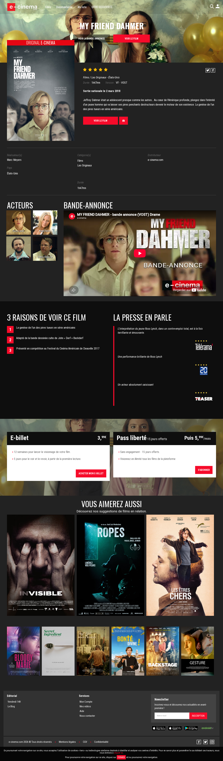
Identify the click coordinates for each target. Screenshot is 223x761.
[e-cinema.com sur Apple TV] (175, 728)
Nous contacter (87, 715)
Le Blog (11, 706)
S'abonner (204, 470)
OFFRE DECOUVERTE (102, 7)
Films (48, 7)
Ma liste (82, 7)
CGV (85, 741)
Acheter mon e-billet (91, 473)
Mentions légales (67, 741)
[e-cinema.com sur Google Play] (191, 728)
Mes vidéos (85, 706)
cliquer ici (118, 752)
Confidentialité (101, 741)
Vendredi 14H (14, 701)
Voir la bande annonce (91, 38)
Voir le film (131, 38)
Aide (82, 711)
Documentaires (64, 7)
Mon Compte (86, 701)
